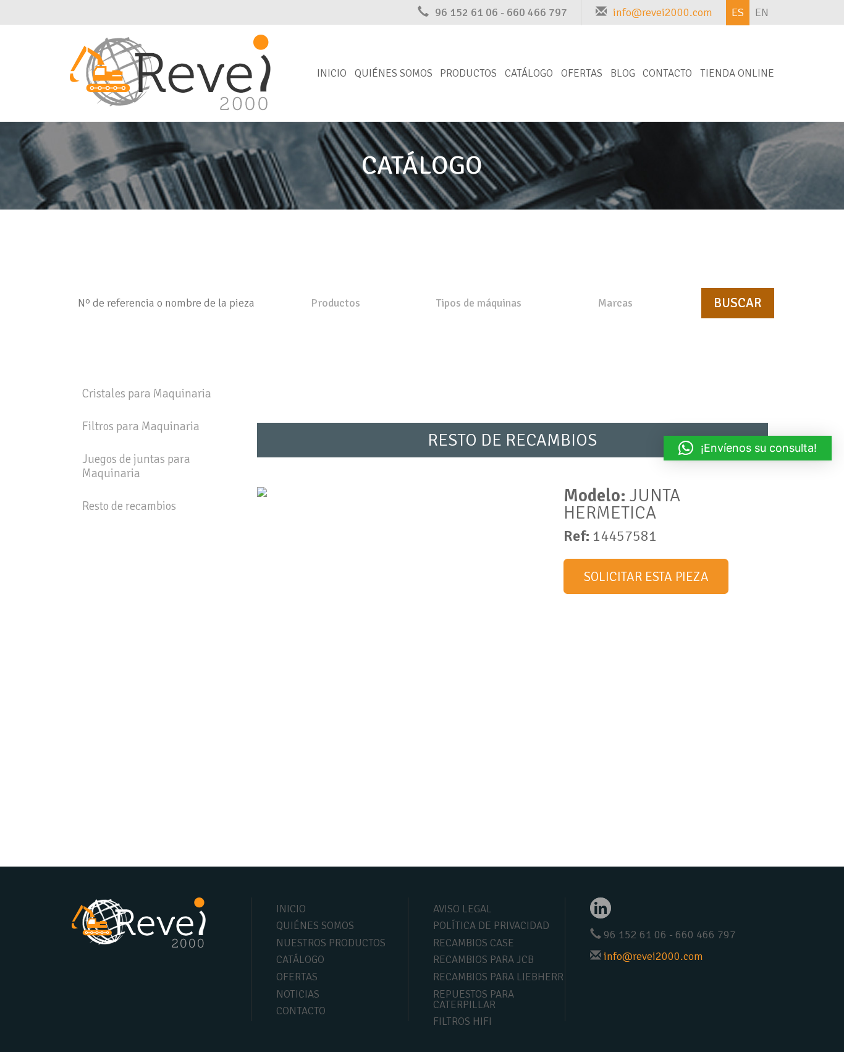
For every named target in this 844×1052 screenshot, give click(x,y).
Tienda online (737, 73)
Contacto (667, 73)
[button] (748, 448)
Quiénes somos (394, 73)
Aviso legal (462, 908)
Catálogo (529, 73)
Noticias (297, 994)
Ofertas (581, 73)
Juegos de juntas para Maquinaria (136, 466)
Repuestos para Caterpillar (473, 999)
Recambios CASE (473, 942)
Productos (468, 73)
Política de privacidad (491, 925)
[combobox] (363, 303)
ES (738, 12)
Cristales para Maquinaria (146, 393)
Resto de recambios (129, 506)
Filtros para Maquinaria (141, 426)
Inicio (332, 73)
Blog (622, 73)
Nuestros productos (331, 942)
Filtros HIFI (462, 1021)
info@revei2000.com (662, 12)
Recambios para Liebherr (498, 976)
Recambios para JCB (483, 959)
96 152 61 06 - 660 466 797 (501, 12)
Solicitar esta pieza (646, 577)
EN (762, 12)
